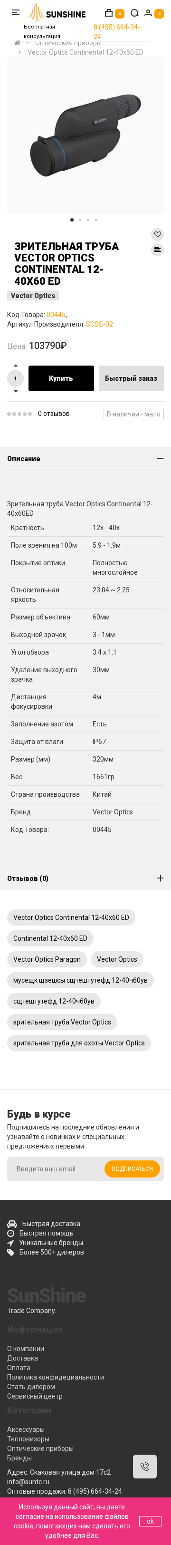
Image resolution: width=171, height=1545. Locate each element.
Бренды (19, 1458)
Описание (23, 459)
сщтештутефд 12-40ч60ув (54, 1001)
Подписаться (132, 1169)
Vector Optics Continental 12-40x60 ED (71, 917)
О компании (25, 1348)
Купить (61, 378)
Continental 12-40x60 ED (50, 938)
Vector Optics (33, 295)
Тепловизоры (28, 1439)
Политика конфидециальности (55, 1377)
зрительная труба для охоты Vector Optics (79, 1043)
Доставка (22, 1358)
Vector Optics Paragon (47, 959)
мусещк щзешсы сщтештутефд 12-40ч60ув (80, 980)
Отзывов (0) (27, 878)
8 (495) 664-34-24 (117, 31)
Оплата (18, 1367)
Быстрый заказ (131, 378)
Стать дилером (31, 1386)
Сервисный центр (35, 1396)
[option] (85, 135)
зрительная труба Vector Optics (62, 1022)
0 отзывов (54, 413)
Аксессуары (26, 1429)
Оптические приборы (40, 1448)
